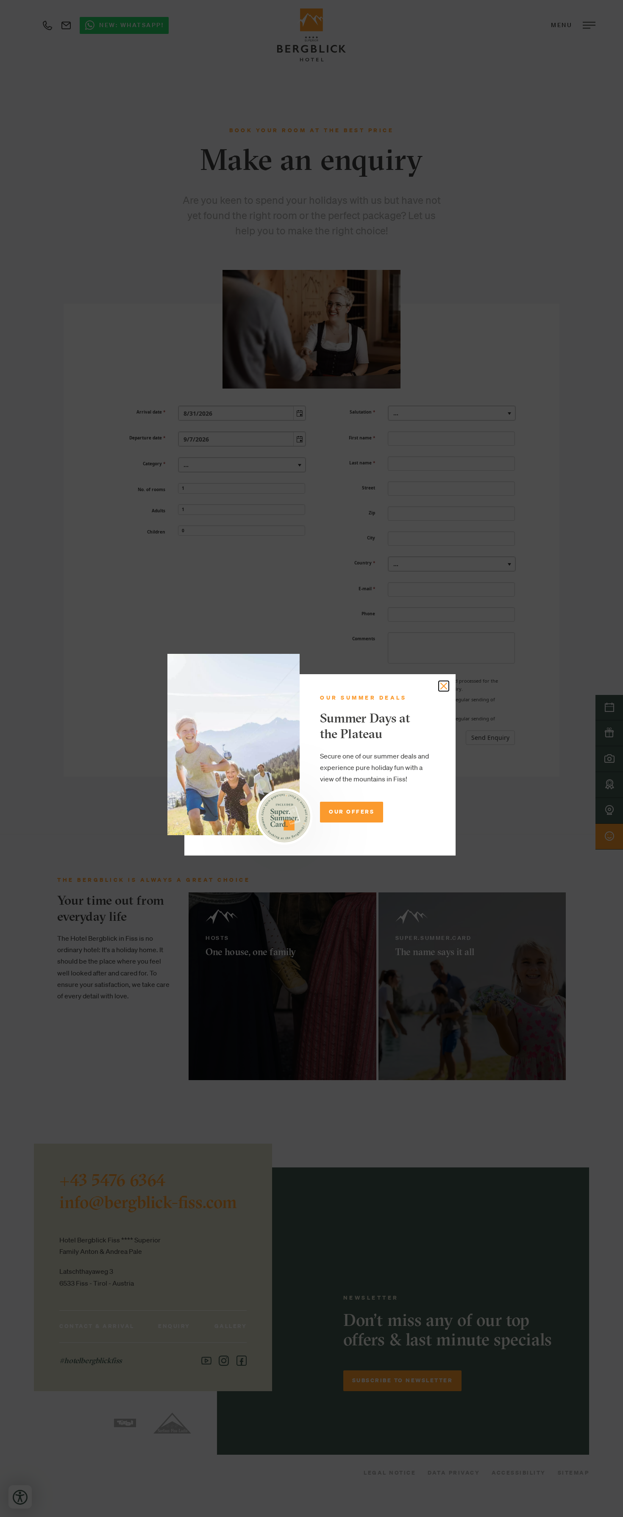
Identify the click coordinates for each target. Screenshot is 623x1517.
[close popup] (444, 686)
